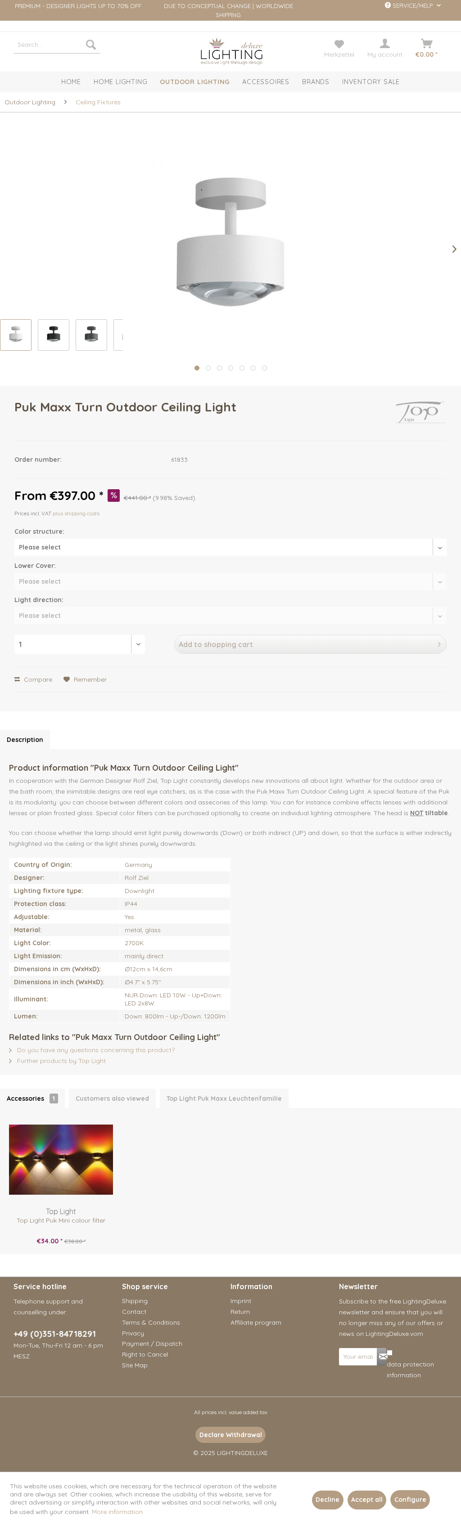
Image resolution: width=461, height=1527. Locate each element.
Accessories (31, 1098)
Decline (327, 1500)
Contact (134, 1312)
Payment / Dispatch (152, 1343)
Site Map (135, 1365)
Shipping (135, 1301)
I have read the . (413, 1364)
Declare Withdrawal (230, 1435)
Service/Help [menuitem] (412, 5)
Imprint (240, 1301)
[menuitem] (57, 45)
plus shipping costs (76, 513)
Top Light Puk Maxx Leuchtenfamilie (224, 1098)
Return (240, 1312)
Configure (410, 1500)
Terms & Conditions (151, 1322)
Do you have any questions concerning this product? (95, 1050)
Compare (37, 679)
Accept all (367, 1500)
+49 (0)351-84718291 (55, 1333)
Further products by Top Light (60, 1061)
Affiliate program (255, 1322)
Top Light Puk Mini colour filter (61, 1220)
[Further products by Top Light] (421, 416)
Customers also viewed (112, 1098)
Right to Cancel (145, 1354)
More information (117, 1512)
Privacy (133, 1333)
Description (25, 740)
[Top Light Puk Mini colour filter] (61, 1159)
